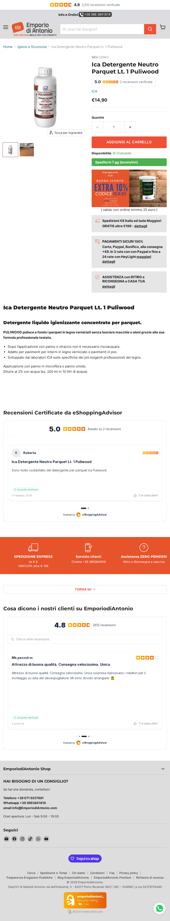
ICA (94, 91)
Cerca (31, 873)
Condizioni (97, 873)
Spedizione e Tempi (53, 873)
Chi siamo (78, 873)
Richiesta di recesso (150, 877)
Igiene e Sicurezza (31, 47)
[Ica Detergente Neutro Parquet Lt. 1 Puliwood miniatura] (10, 150)
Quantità (98, 117)
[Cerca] (150, 29)
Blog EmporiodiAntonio (73, 877)
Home (8, 47)
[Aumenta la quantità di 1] (130, 127)
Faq (111, 873)
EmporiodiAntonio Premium (112, 877)
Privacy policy (128, 873)
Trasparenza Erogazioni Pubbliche (29, 877)
